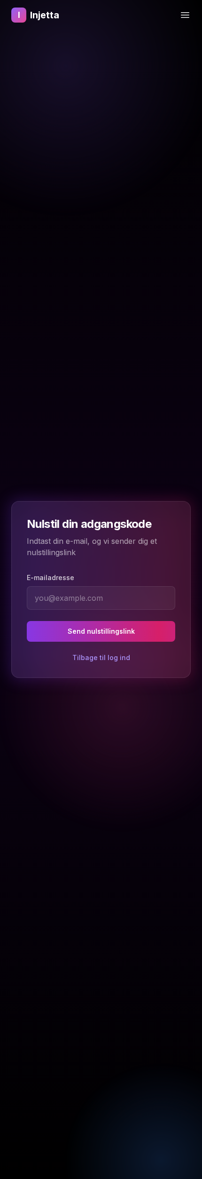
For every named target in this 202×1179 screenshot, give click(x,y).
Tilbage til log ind (101, 657)
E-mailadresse (50, 578)
